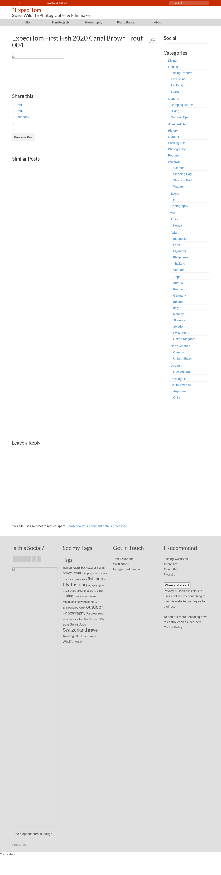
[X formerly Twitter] (19, 559)
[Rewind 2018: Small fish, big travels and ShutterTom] (35, 369)
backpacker (88, 567)
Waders (178, 186)
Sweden (178, 326)
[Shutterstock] (39, 3)
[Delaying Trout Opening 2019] (35, 187)
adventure (67, 568)
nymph (82, 608)
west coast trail (91, 636)
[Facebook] (14, 3)
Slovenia (179, 320)
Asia (174, 232)
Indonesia (180, 238)
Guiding (98, 590)
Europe (176, 277)
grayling (81, 590)
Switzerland (181, 333)
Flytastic (169, 574)
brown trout (72, 573)
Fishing (173, 66)
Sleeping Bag (182, 174)
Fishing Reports (181, 73)
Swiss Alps (78, 624)
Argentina (179, 391)
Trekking (68, 636)
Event (175, 193)
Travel (172, 213)
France (178, 289)
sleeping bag (76, 619)
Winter (78, 642)
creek (104, 573)
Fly (103, 579)
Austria (178, 283)
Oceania (176, 365)
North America (180, 346)
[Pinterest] (39, 559)
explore (76, 579)
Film (173, 199)
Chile (176, 397)
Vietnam (179, 270)
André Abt (170, 564)
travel (93, 630)
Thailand (179, 263)
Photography (177, 149)
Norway (178, 314)
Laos (176, 245)
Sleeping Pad (182, 180)
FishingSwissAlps (176, 559)
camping (87, 573)
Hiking (175, 111)
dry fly (67, 579)
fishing (94, 578)
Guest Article (177, 124)
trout (79, 635)
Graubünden (69, 590)
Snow (101, 619)
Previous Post (23, 137)
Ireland (178, 301)
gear (101, 585)
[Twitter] (19, 3)
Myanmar (179, 251)
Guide (90, 590)
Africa (175, 219)
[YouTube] (34, 559)
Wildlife (68, 641)
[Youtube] (29, 3)
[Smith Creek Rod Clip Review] (85, 187)
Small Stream (90, 619)
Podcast (173, 155)
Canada (178, 352)
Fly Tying (177, 85)
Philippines (180, 257)
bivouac (101, 567)
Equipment (178, 168)
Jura (76, 596)
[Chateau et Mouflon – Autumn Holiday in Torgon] (135, 275)
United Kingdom (184, 339)
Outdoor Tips (179, 117)
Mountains (69, 601)
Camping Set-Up (182, 105)
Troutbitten (171, 569)
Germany (179, 295)
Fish (84, 579)
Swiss (66, 624)
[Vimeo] (34, 3)
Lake (82, 597)
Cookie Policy (173, 627)
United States (182, 358)
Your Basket (57, 3)
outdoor (94, 607)
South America (181, 385)
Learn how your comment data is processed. (97, 526)
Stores (175, 91)
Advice (76, 567)
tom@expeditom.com (127, 569)
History (173, 130)
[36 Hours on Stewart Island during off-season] (85, 369)
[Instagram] (24, 3)
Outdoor (173, 137)
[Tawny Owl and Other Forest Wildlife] (135, 187)
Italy (176, 308)
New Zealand (182, 371)
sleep (66, 619)
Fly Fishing (178, 79)
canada (96, 573)
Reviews (174, 161)
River (101, 613)
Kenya (177, 225)
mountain (90, 596)
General (173, 98)
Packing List (176, 143)
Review (91, 613)
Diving (172, 60)
